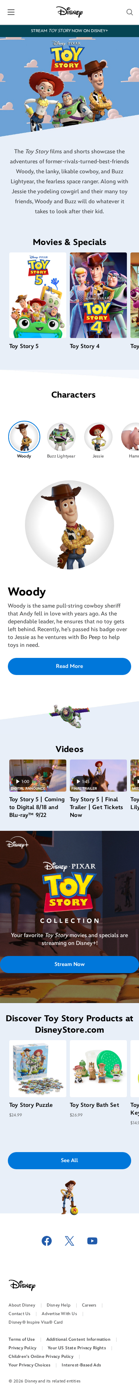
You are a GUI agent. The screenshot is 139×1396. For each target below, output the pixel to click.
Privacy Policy (22, 1348)
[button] (129, 12)
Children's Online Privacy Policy (41, 1356)
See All (69, 1160)
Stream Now (70, 964)
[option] (24, 440)
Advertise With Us (59, 1313)
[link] (69, 904)
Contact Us (19, 1313)
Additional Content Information (78, 1339)
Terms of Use (22, 1339)
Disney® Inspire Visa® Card (36, 1322)
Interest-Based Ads (81, 1365)
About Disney (22, 1305)
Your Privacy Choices (29, 1365)
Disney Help (59, 1305)
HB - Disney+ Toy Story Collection (70, 904)
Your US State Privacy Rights (77, 1348)
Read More (69, 666)
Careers (89, 1305)
